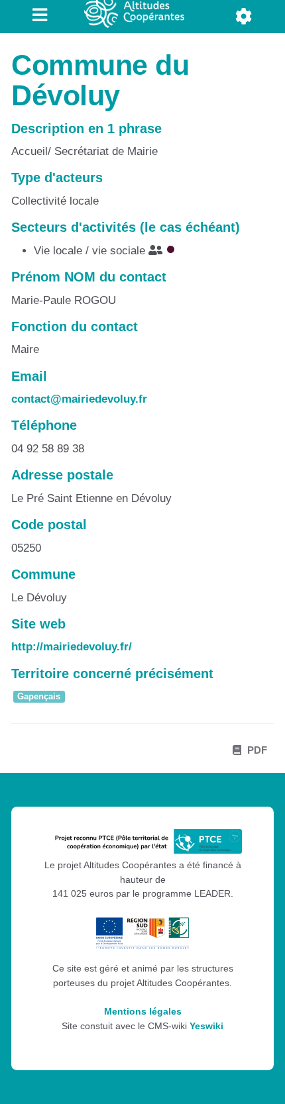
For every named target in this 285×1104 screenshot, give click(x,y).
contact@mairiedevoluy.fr (79, 399)
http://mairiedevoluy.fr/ (71, 646)
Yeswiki (206, 1026)
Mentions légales (143, 1012)
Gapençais (38, 696)
